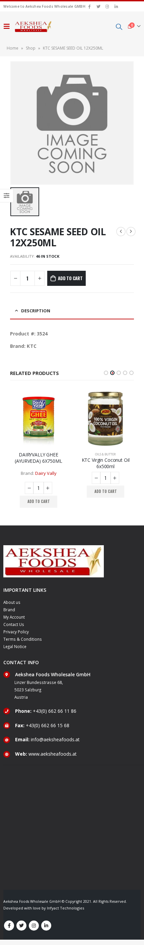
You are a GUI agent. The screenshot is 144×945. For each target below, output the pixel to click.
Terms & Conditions (22, 639)
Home (12, 48)
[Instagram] (107, 6)
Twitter (21, 926)
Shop (30, 48)
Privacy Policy (16, 631)
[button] (106, 373)
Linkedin (46, 926)
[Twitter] (98, 6)
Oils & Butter (105, 454)
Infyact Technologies (65, 907)
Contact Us (13, 624)
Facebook (9, 926)
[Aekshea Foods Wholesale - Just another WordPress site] (33, 26)
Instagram (34, 926)
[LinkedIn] (116, 6)
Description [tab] (35, 311)
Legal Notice (14, 646)
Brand (9, 609)
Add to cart (70, 278)
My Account (14, 617)
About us (11, 602)
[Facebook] (89, 6)
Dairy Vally (46, 473)
